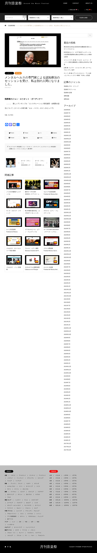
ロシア (36, 508)
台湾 (32, 521)
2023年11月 (67, 215)
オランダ (36, 483)
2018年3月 (67, 434)
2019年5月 (67, 389)
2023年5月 (67, 235)
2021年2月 (67, 321)
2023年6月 (67, 231)
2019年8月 (67, 379)
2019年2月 (67, 398)
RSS (10, 546)
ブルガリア (19, 502)
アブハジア (27, 511)
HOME (65, 3)
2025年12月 (67, 135)
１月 (51, 475)
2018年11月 (67, 408)
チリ (26, 535)
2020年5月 (67, 350)
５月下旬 (74, 486)
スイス (38, 486)
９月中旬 (65, 497)
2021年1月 (67, 325)
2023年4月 (67, 238)
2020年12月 (67, 328)
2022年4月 (67, 276)
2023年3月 (67, 241)
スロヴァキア (34, 500)
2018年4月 (67, 430)
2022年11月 (67, 254)
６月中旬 (65, 489)
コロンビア (10, 535)
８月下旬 (74, 494)
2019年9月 (67, 376)
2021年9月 (67, 299)
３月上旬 (57, 480)
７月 (51, 491)
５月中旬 (65, 486)
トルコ (22, 513)
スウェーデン (30, 478)
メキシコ (32, 530)
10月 (51, 500)
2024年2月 (67, 206)
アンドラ (12, 483)
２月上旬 (57, 478)
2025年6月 (67, 154)
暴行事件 (30, 148)
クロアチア (41, 491)
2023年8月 (67, 225)
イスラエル (30, 513)
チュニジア (41, 516)
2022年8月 (67, 264)
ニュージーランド (30, 527)
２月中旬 (65, 478)
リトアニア (18, 480)
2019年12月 (67, 366)
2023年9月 (67, 222)
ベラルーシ (28, 508)
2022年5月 (67, 273)
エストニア (41, 478)
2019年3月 (67, 395)
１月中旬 (65, 475)
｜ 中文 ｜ (88, 9)
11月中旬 (66, 502)
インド (13, 521)
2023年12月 (67, 212)
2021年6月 (67, 308)
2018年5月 (67, 427)
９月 (51, 497)
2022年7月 (67, 267)
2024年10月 (67, 180)
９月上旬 (57, 497)
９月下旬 (74, 497)
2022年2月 (67, 283)
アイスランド (42, 475)
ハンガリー (18, 500)
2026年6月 (67, 116)
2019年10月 (67, 373)
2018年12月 (67, 405)
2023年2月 (67, 244)
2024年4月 (67, 199)
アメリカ (24, 530)
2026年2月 (67, 129)
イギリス (13, 475)
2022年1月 (67, 286)
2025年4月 (67, 161)
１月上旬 (57, 475)
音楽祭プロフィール (70, 89)
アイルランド (22, 475)
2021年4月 (67, 315)
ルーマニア (10, 502)
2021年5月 (67, 312)
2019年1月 (67, 402)
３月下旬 (74, 480)
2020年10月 (67, 334)
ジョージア (19, 511)
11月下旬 (74, 502)
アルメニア (37, 511)
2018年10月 (67, 411)
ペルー (32, 535)
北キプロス (29, 494)
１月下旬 (74, 475)
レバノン (38, 513)
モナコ (9, 489)
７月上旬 (57, 491)
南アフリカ (10, 519)
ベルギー (28, 483)
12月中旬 (66, 505)
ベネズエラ (29, 532)
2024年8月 (67, 186)
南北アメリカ (9, 530)
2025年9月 (67, 145)
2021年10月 (67, 296)
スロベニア (31, 491)
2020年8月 (67, 341)
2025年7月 (67, 151)
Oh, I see (18, 73)
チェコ (26, 500)
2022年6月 (67, 270)
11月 (51, 502)
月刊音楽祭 (48, 547)
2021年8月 (67, 302)
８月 (51, 494)
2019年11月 (67, 369)
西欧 (6, 483)
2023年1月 (67, 248)
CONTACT (76, 3)
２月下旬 (74, 478)
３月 (51, 480)
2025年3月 (67, 164)
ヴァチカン (14, 491)
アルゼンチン (41, 535)
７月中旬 (65, 491)
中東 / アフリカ (9, 511)
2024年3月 (67, 203)
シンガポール (10, 524)
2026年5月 (67, 119)
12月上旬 (57, 505)
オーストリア (29, 486)
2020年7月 (67, 344)
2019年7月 (67, 382)
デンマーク (32, 475)
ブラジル (19, 535)
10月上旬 (57, 500)
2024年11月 (67, 177)
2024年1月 (67, 209)
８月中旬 (65, 494)
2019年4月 (67, 392)
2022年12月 (67, 251)
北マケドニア (10, 494)
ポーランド (38, 505)
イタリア (22, 491)
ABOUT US (90, 3)
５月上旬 (57, 486)
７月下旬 (74, 491)
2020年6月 (67, 347)
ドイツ (20, 486)
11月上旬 (57, 502)
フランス (20, 483)
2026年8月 (67, 110)
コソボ (36, 502)
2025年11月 (67, 138)
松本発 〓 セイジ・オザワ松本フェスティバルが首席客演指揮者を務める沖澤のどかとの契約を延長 (78, 54)
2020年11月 (67, 331)
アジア (7, 521)
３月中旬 (65, 480)
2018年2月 (67, 437)
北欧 (6, 475)
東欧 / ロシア (8, 500)
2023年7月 (67, 228)
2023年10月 (67, 219)
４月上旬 (57, 483)
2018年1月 (67, 440)
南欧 (6, 491)
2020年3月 (67, 357)
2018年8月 (67, 418)
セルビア (28, 502)
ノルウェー (10, 478)
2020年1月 (67, 363)
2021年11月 (67, 292)
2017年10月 (67, 450)
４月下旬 (74, 483)
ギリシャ (20, 494)
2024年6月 (67, 193)
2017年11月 (67, 446)
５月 (51, 486)
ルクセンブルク (11, 486)
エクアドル (37, 532)
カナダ (17, 530)
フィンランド (20, 478)
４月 (51, 483)
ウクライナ (10, 508)
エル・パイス (16, 148)
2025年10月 (67, 142)
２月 (51, 478)
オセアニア (8, 527)
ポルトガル (25, 489)
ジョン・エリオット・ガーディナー (31, 146)
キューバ (21, 532)
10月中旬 (66, 500)
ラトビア (9, 480)
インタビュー (23, 148)
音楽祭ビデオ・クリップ (71, 86)
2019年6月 (67, 385)
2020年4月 (67, 353)
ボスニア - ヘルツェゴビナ (14, 505)
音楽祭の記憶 (68, 92)
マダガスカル (31, 516)
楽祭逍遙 (66, 96)
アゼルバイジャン (12, 513)
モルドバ (19, 508)
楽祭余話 (66, 99)
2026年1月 (67, 132)
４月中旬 (65, 483)
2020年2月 (67, 360)
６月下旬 (74, 489)
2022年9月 (67, 260)
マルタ (9, 497)
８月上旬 (57, 494)
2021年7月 (67, 305)
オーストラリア (18, 527)
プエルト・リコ (11, 532)
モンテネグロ (27, 505)
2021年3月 (67, 318)
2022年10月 (67, 257)
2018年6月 (67, 424)
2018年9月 (67, 414)
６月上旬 (57, 489)
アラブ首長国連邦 (12, 516)
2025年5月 (67, 158)
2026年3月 (67, 126)
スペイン (10, 73)
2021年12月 (67, 289)
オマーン (22, 516)
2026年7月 (67, 113)
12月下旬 (74, 505)
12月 (51, 505)
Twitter (5, 546)
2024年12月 (67, 174)
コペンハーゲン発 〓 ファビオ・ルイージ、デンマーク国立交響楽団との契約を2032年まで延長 (78, 62)
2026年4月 (67, 122)
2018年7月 (67, 421)
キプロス (37, 494)
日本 (20, 521)
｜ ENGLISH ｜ (73, 9)
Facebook (8, 546)
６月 (51, 489)
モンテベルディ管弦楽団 (15, 146)
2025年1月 (67, 170)
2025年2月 (67, 167)
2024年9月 (67, 183)
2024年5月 (67, 196)
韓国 (38, 521)
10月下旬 (74, 500)
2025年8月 (67, 148)
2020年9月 (67, 337)
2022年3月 (67, 280)
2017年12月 (67, 443)
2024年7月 (67, 190)
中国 (26, 521)
